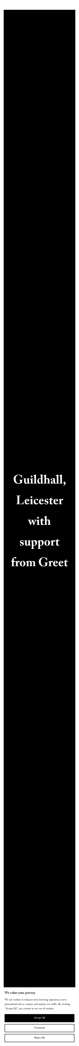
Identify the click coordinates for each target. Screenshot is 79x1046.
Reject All (39, 1038)
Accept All (39, 1018)
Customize (39, 1028)
